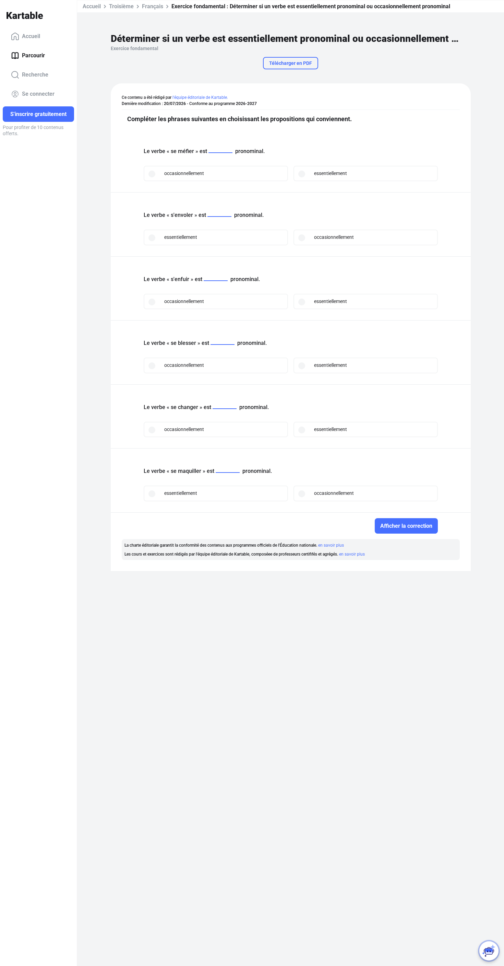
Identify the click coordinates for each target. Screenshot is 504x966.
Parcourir (33, 55)
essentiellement (330, 173)
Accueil (31, 36)
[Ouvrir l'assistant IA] (489, 951)
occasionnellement (184, 173)
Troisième (121, 6)
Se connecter (38, 94)
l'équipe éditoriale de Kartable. (200, 97)
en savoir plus (331, 545)
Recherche (35, 74)
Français (152, 6)
